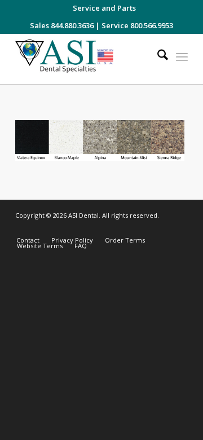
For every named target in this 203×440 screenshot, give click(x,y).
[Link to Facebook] (145, 228)
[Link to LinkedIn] (162, 228)
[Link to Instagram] (128, 228)
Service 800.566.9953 (137, 25)
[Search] (157, 56)
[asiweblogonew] (84, 59)
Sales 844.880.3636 (62, 25)
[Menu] (182, 56)
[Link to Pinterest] (179, 228)
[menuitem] (104, 8)
